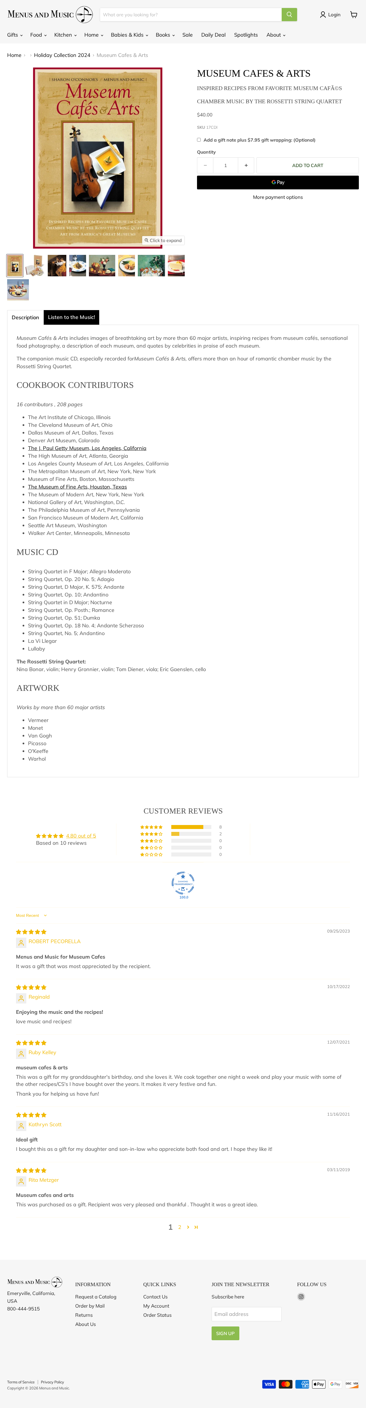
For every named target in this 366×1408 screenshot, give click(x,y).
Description (25, 317)
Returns (84, 1315)
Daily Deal (213, 34)
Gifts (13, 34)
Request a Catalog (95, 1297)
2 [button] (179, 1227)
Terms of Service (21, 1382)
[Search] (289, 14)
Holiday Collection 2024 (62, 55)
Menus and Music (54, 1388)
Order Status (157, 1315)
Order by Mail (90, 1306)
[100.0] (183, 883)
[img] (31, 932)
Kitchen (63, 34)
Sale (187, 34)
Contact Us (155, 1297)
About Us (85, 1324)
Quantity (206, 151)
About (274, 34)
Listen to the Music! (71, 317)
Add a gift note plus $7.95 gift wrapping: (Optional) (260, 140)
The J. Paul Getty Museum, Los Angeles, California (87, 448)
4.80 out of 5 (81, 835)
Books (164, 34)
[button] (151, 827)
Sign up (225, 1333)
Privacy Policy (52, 1382)
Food (36, 34)
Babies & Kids (128, 34)
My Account (156, 1306)
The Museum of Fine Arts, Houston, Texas (77, 486)
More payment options (278, 197)
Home (92, 34)
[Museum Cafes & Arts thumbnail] (15, 265)
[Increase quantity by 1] (246, 165)
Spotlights (246, 34)
